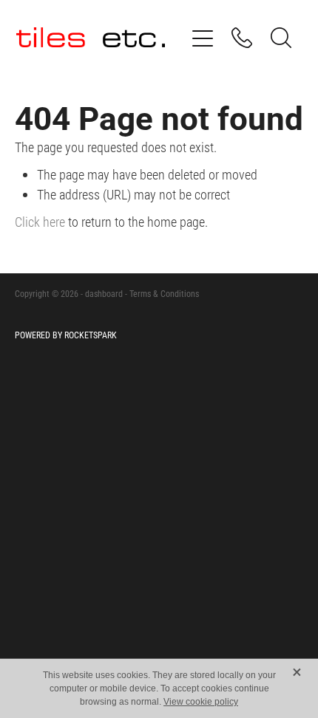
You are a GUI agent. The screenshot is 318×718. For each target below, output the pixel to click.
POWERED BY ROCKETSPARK (66, 335)
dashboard (104, 293)
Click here (40, 221)
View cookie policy (200, 702)
